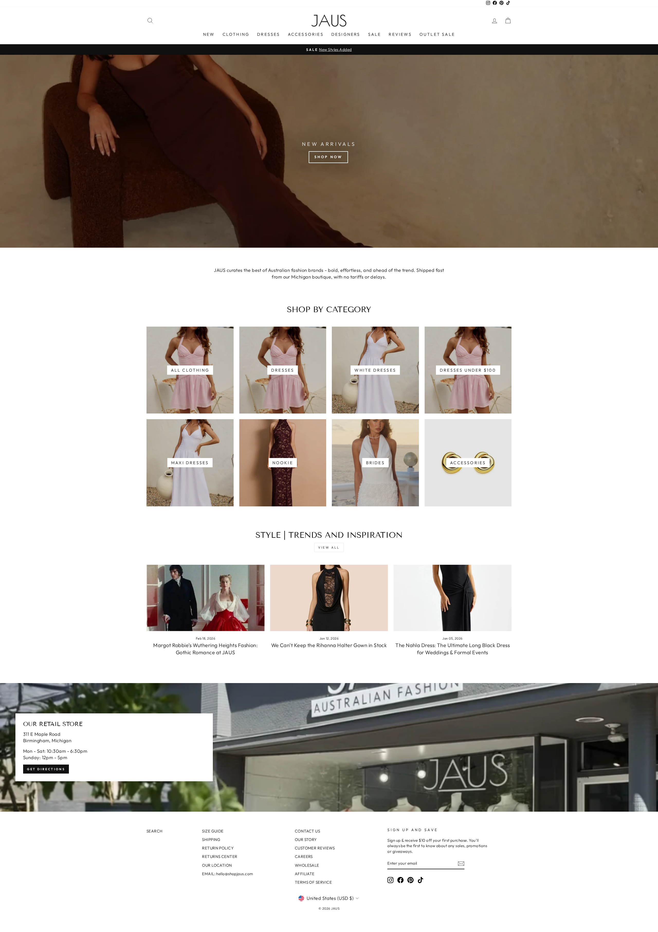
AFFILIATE (305, 873)
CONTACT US (307, 831)
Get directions (46, 769)
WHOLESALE (307, 865)
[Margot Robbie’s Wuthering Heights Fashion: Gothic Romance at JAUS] (205, 598)
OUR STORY (306, 839)
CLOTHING (236, 34)
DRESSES (268, 34)
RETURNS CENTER (219, 856)
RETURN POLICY (218, 848)
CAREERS (304, 856)
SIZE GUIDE (213, 831)
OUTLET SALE (437, 34)
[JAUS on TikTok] (420, 880)
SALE (374, 34)
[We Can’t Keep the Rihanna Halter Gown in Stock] (329, 598)
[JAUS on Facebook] (400, 880)
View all (329, 547)
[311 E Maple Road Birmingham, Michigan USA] (329, 747)
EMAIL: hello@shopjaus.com (227, 873)
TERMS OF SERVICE (313, 882)
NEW (209, 34)
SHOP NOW (328, 157)
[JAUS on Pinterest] (410, 880)
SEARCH (155, 831)
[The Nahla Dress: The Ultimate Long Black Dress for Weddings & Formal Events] (452, 598)
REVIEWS (400, 34)
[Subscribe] (461, 864)
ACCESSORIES (306, 34)
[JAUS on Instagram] (390, 880)
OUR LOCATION (217, 865)
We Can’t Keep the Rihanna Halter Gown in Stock (329, 645)
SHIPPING (211, 839)
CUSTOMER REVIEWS (315, 848)
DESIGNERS (345, 34)
